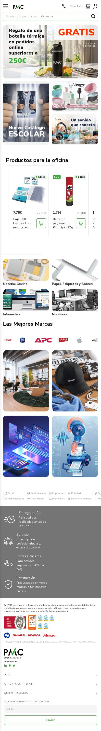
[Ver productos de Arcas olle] (91, 340)
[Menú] (5, 6)
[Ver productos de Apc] (37, 340)
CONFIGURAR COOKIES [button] (84, 642)
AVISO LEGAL (51, 642)
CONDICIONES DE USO (32, 642)
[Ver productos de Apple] (75, 340)
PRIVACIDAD (65, 642)
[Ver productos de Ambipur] (18, 340)
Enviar (50, 720)
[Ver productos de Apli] (57, 340)
